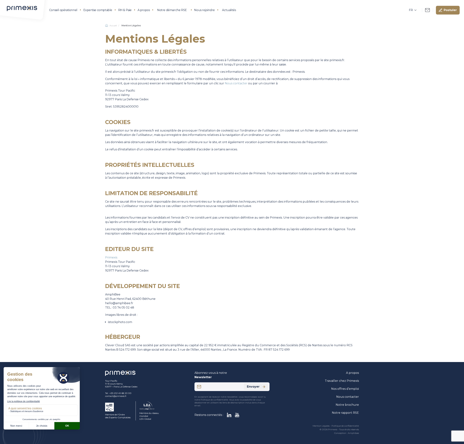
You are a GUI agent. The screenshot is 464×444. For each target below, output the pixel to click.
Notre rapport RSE (345, 412)
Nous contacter (236, 83)
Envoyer (253, 386)
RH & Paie (125, 10)
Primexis (111, 257)
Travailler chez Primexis (342, 381)
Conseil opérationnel (63, 10)
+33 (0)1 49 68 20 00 (120, 393)
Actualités (229, 10)
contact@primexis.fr (116, 396)
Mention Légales (321, 425)
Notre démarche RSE (172, 10)
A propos (144, 10)
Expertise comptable (97, 10)
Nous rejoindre (204, 10)
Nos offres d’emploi (345, 388)
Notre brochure (347, 404)
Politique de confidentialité (345, 425)
